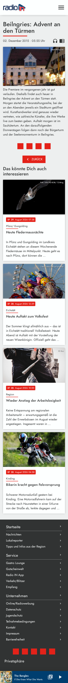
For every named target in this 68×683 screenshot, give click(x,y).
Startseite (13, 527)
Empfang (11, 587)
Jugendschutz (14, 615)
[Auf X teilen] (29, 146)
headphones (55, 40)
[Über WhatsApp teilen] (39, 146)
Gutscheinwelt (15, 569)
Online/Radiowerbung (20, 603)
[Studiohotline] (52, 652)
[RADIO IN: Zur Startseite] (29, 7)
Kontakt (10, 627)
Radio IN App (15, 575)
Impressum (12, 633)
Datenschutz (13, 609)
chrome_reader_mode (62, 40)
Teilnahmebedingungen (20, 621)
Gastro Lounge (15, 563)
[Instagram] (34, 652)
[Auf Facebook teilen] (20, 146)
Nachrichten (13, 534)
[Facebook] (25, 652)
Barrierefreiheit (15, 639)
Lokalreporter (14, 540)
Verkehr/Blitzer (15, 581)
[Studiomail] (16, 652)
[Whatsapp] (43, 652)
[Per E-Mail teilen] (48, 146)
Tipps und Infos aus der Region (25, 546)
